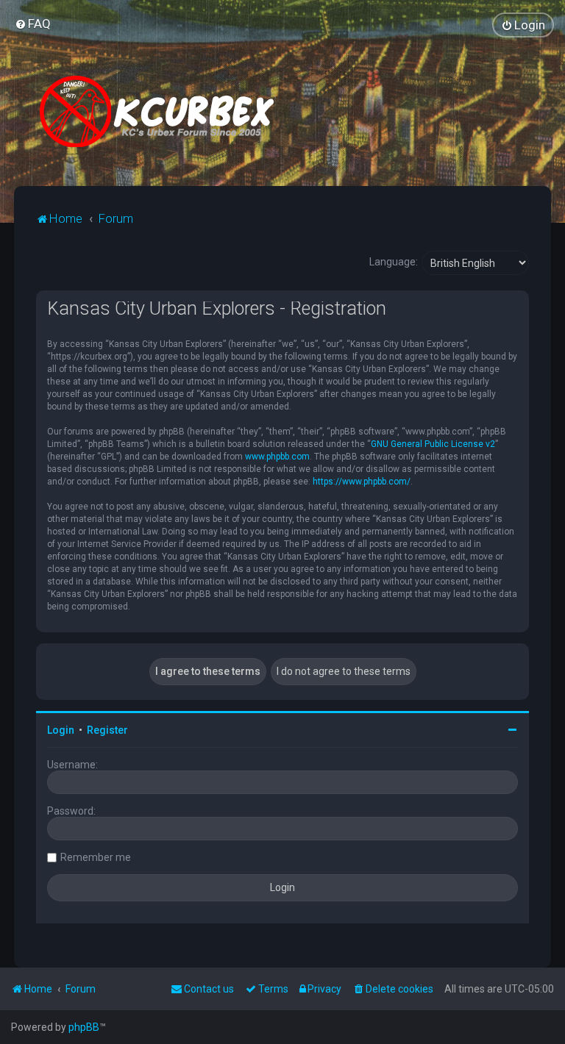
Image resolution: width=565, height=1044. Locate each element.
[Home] (162, 111)
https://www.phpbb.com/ (362, 481)
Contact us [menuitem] (209, 989)
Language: (393, 262)
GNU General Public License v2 (433, 444)
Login (60, 730)
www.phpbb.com (277, 456)
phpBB (83, 1027)
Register (107, 730)
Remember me (95, 857)
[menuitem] (32, 23)
